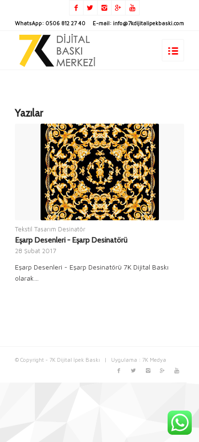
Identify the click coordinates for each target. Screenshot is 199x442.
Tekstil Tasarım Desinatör (50, 229)
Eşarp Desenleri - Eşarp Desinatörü (71, 239)
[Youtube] (132, 7)
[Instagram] (104, 7)
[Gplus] (118, 7)
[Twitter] (90, 7)
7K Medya (154, 359)
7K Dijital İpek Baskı (74, 359)
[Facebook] (76, 7)
